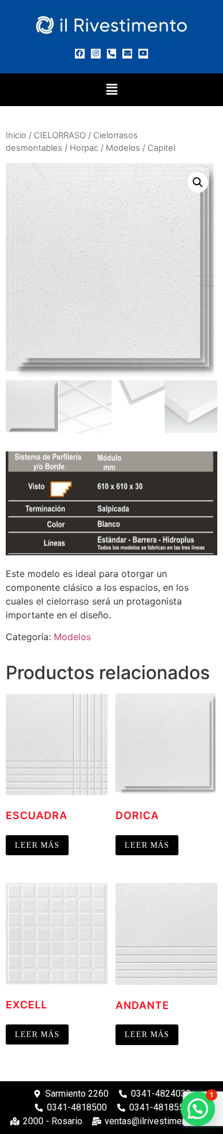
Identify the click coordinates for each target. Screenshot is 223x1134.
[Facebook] (80, 54)
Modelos (123, 148)
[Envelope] (127, 54)
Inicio (16, 135)
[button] (111, 89)
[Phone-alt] (112, 54)
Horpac (84, 148)
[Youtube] (143, 54)
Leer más (37, 845)
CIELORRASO (60, 135)
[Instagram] (96, 54)
